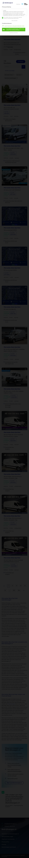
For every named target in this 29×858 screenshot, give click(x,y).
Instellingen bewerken (14, 32)
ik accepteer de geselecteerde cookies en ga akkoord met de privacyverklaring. (13, 29)
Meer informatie (14, 20)
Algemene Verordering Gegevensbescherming (11, 18)
